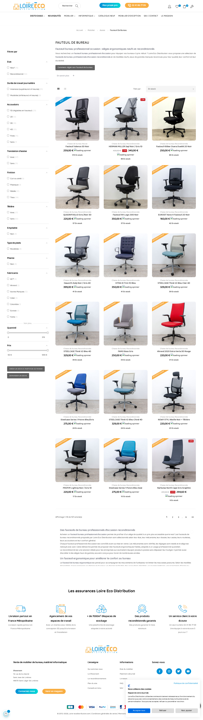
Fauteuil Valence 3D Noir (77, 146)
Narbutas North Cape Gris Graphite (174, 488)
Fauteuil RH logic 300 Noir (126, 214)
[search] (77, 6)
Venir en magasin (54, 691)
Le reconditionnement (97, 678)
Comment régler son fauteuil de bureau (75, 67)
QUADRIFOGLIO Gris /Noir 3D (77, 214)
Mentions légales (125, 713)
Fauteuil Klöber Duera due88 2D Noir (174, 146)
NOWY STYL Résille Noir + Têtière (174, 419)
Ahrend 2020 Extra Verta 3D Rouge (174, 351)
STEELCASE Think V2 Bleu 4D (77, 351)
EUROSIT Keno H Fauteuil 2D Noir (174, 214)
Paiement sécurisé (127, 673)
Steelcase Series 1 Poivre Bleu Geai (125, 488)
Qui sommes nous (95, 669)
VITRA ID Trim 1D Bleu (125, 283)
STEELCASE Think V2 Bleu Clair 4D (174, 283)
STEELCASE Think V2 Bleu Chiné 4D (125, 419)
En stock (171, 89)
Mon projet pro (110, 5)
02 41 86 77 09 (139, 5)
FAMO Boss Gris (125, 351)
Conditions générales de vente (104, 713)
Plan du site (92, 683)
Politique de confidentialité (186, 683)
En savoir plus (63, 75)
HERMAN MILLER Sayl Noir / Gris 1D (125, 146)
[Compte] (169, 7)
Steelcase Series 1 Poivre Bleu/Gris (77, 419)
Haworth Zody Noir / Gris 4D (77, 283)
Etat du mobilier (126, 669)
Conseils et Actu (94, 688)
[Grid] (58, 89)
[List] (65, 89)
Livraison (123, 678)
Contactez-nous (26, 691)
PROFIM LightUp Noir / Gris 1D (77, 488)
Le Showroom (93, 673)
